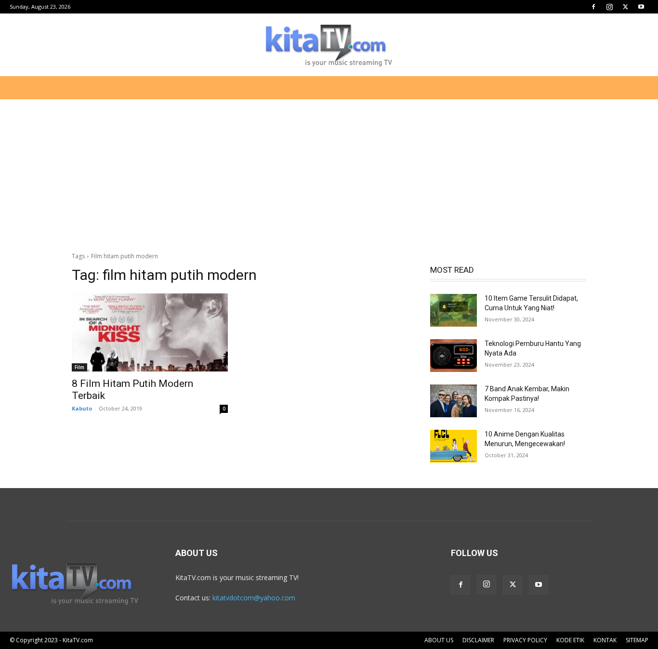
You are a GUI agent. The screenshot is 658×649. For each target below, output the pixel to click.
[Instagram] (609, 6)
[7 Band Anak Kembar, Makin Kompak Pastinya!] (453, 400)
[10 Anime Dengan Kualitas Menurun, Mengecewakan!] (453, 446)
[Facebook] (593, 6)
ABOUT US (438, 640)
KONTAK (605, 640)
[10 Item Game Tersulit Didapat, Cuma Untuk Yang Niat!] (453, 310)
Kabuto (82, 408)
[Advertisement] (329, 170)
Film (79, 367)
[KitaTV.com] (329, 45)
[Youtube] (641, 6)
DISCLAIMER (478, 640)
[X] (625, 6)
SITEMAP (637, 640)
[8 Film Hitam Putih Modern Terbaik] (150, 332)
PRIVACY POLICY (525, 640)
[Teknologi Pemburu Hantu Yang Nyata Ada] (453, 355)
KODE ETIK (570, 640)
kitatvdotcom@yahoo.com (253, 597)
